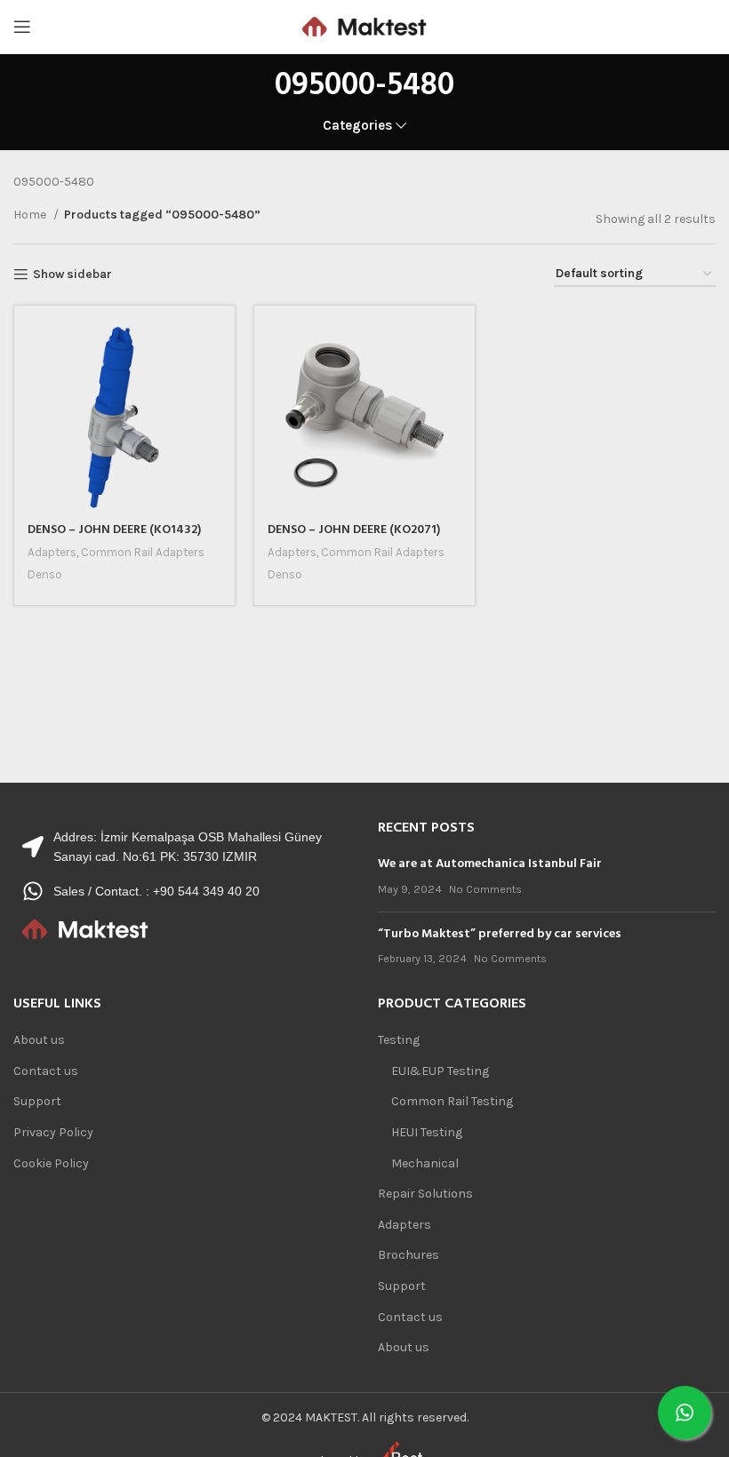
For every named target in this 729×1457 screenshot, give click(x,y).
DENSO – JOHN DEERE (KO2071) (354, 530)
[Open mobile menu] (22, 26)
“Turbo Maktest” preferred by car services (499, 934)
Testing (399, 1039)
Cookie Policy (51, 1163)
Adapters (52, 552)
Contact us (45, 1071)
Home (31, 214)
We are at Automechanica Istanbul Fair (490, 864)
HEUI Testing (426, 1132)
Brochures (408, 1254)
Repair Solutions (425, 1193)
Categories (357, 125)
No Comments (485, 889)
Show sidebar (72, 274)
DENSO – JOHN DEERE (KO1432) (114, 530)
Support (37, 1101)
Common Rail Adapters (142, 552)
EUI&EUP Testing (440, 1071)
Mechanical (425, 1163)
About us (39, 1039)
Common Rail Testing (452, 1101)
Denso (45, 574)
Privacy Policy (53, 1132)
